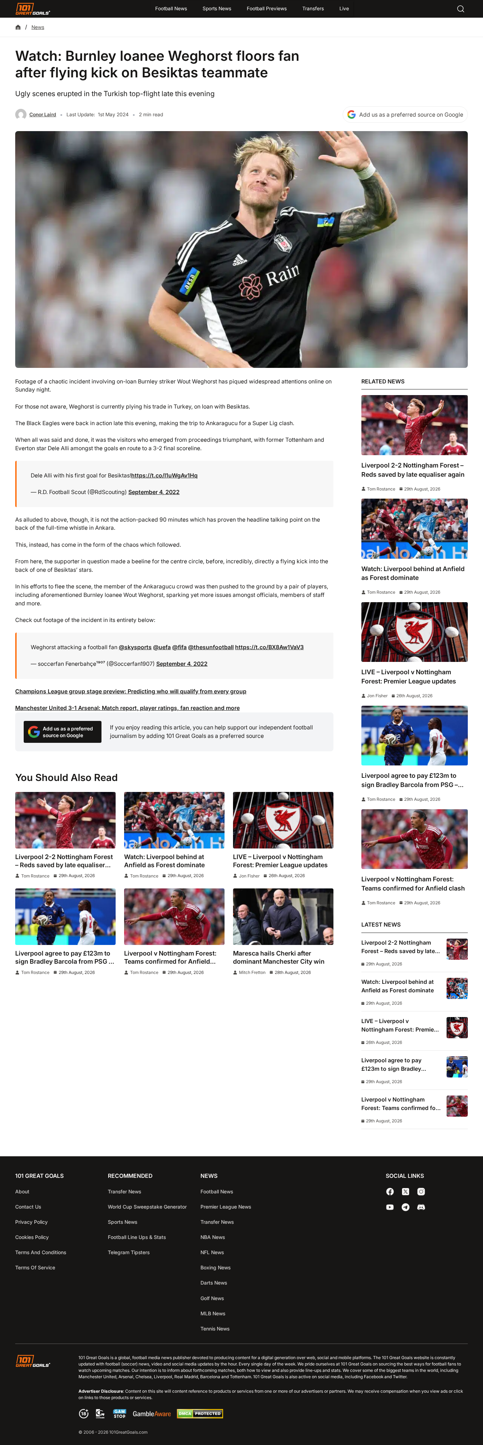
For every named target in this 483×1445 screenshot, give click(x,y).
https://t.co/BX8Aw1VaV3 (269, 647)
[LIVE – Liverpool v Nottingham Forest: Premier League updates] (283, 820)
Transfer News (124, 1191)
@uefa (162, 647)
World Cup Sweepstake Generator (147, 1207)
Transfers (313, 8)
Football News (171, 8)
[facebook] (390, 1191)
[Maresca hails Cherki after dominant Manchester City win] (283, 916)
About (22, 1191)
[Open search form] (461, 9)
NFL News (212, 1252)
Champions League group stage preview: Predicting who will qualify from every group (130, 691)
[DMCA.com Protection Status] (200, 1416)
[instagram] (421, 1191)
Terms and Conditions (40, 1252)
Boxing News (215, 1267)
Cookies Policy (32, 1237)
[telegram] (405, 1207)
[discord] (421, 1207)
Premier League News (225, 1207)
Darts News (213, 1283)
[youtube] (390, 1207)
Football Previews (267, 8)
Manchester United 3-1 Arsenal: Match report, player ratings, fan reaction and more (127, 708)
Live (344, 8)
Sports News (217, 8)
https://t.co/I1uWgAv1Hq (164, 475)
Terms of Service (35, 1267)
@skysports (135, 647)
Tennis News (214, 1329)
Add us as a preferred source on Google (411, 114)
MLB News (212, 1313)
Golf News (212, 1298)
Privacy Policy (31, 1222)
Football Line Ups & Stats (137, 1237)
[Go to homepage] (33, 8)
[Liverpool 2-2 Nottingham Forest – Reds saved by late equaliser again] (65, 820)
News (37, 27)
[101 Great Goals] (38, 1396)
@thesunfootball (211, 647)
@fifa (179, 647)
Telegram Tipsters (129, 1252)
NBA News (212, 1237)
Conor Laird (42, 114)
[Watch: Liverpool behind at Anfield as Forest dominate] (174, 820)
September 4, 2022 (154, 492)
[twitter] (405, 1191)
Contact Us (28, 1207)
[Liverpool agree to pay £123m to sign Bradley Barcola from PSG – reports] (65, 916)
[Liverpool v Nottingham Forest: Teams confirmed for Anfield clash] (174, 916)
